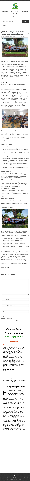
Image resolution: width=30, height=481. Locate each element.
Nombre (2, 297)
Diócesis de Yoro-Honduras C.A (15, 12)
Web (2, 309)
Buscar (25, 21)
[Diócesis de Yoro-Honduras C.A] (15, 475)
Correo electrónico (5, 303)
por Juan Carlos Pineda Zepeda (6, 36)
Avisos (7, 267)
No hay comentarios (22, 36)
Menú (4, 25)
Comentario (3, 278)
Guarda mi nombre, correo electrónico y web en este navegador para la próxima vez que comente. (14, 317)
